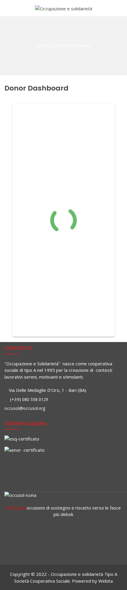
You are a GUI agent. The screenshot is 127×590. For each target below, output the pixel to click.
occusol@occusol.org (24, 408)
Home (42, 45)
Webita (105, 581)
